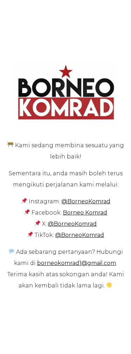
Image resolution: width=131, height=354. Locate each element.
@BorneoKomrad (72, 223)
